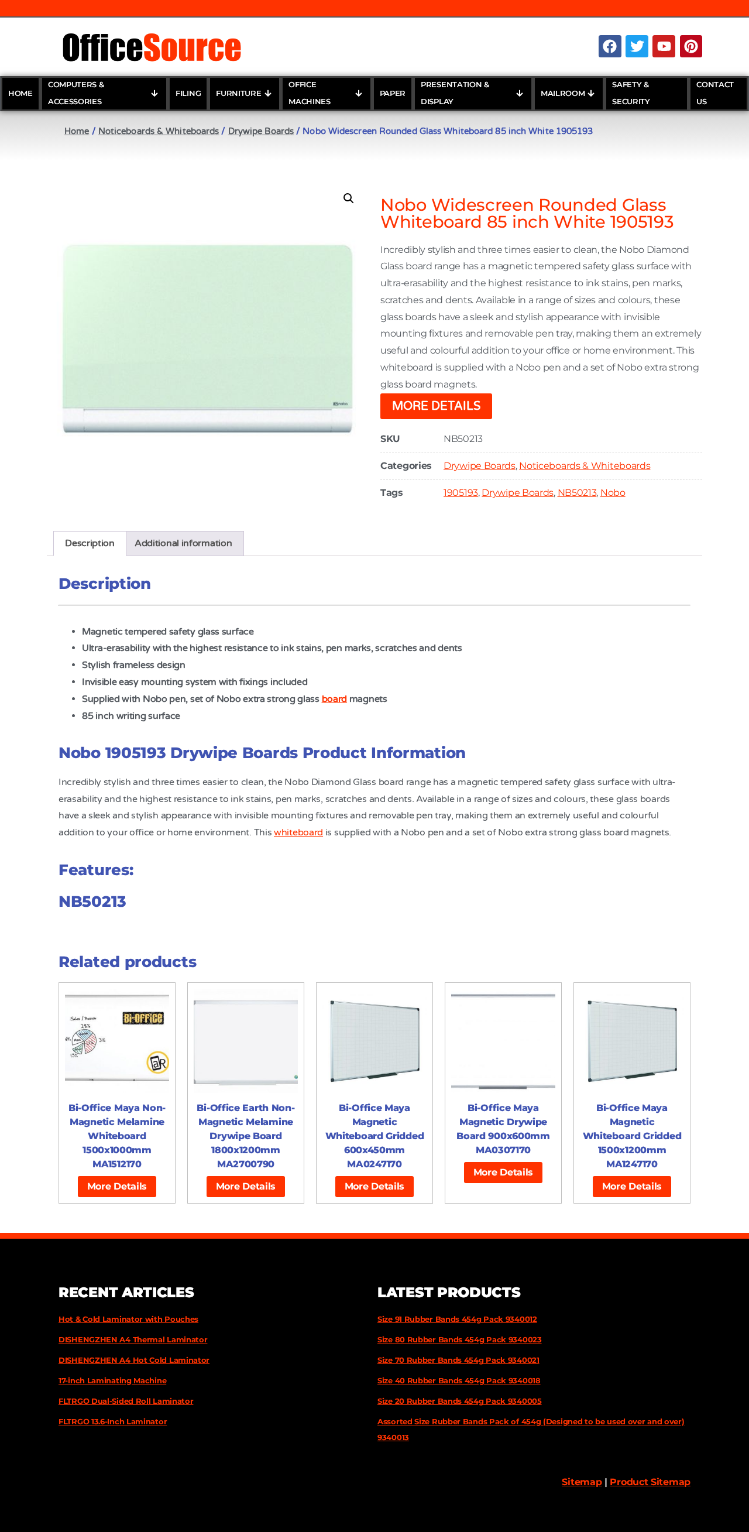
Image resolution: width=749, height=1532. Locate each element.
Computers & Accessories (76, 93)
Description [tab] (90, 543)
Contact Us (715, 93)
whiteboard (298, 832)
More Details (436, 406)
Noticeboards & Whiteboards (158, 131)
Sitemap (582, 1482)
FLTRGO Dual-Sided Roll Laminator (126, 1401)
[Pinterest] (691, 46)
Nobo (613, 492)
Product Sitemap (650, 1482)
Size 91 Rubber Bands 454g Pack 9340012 (457, 1319)
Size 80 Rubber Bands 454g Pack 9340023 (459, 1339)
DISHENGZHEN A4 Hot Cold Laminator (134, 1360)
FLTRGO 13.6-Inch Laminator (113, 1421)
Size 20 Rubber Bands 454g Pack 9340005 (459, 1401)
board (335, 699)
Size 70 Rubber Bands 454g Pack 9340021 (458, 1360)
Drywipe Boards (261, 131)
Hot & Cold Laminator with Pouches (128, 1319)
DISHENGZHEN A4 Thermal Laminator (133, 1339)
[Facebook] (610, 46)
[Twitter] (637, 46)
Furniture (238, 93)
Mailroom (563, 93)
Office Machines (309, 93)
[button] (348, 198)
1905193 (461, 492)
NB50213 (577, 492)
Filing (188, 93)
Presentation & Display (455, 93)
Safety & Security (631, 93)
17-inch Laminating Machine (112, 1380)
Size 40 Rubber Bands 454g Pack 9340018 (459, 1380)
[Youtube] (663, 46)
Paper (393, 93)
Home (20, 93)
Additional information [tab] (183, 543)
